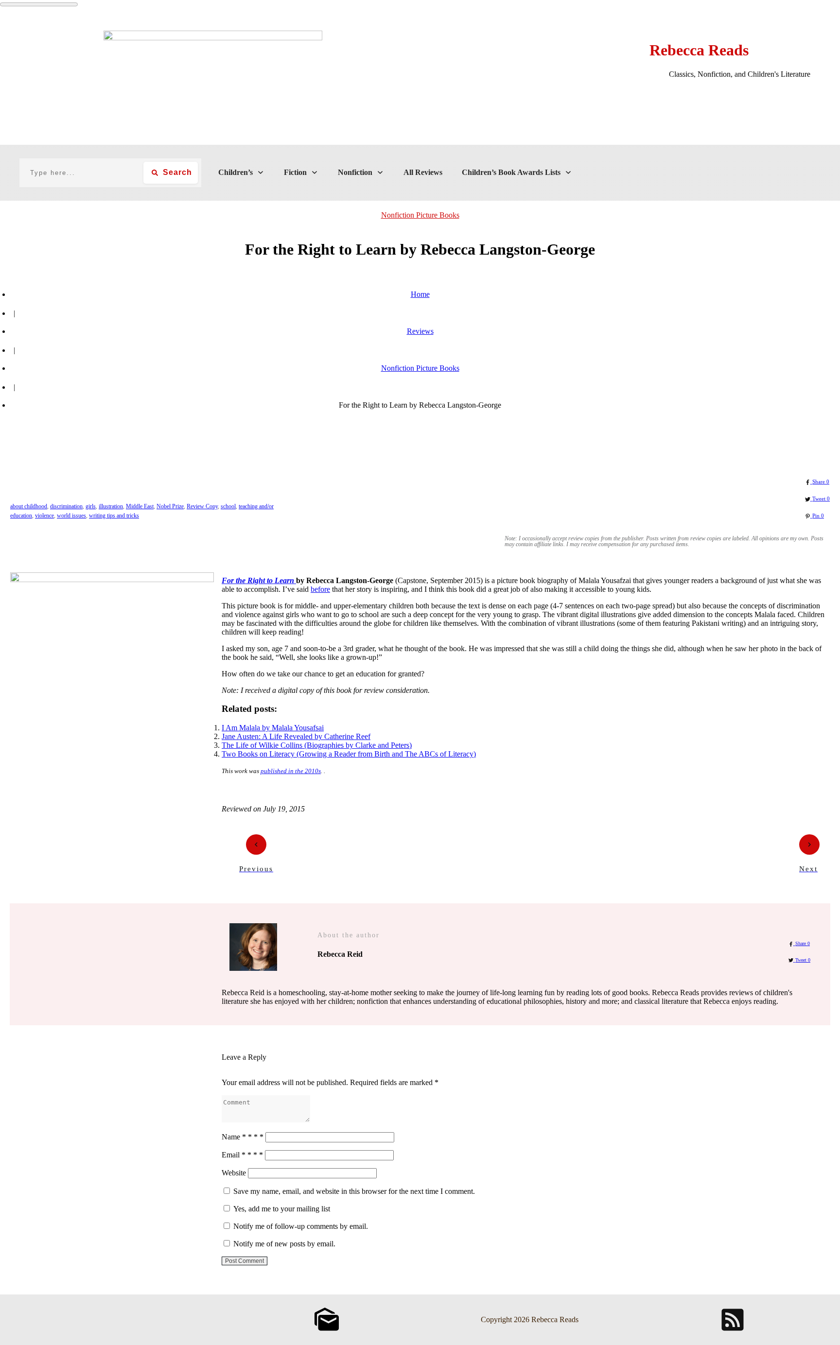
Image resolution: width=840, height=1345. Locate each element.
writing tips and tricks (114, 515)
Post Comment (244, 1261)
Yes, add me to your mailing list (280, 1209)
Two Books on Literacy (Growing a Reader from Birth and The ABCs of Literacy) (349, 754)
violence (44, 515)
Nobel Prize (170, 506)
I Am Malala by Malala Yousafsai (273, 728)
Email (242, 1155)
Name (242, 1137)
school (228, 506)
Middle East (140, 506)
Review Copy (202, 506)
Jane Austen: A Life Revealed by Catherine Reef (296, 736)
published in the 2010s (291, 771)
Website (234, 1173)
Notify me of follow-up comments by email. (300, 1226)
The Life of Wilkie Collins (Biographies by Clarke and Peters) (317, 745)
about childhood (28, 506)
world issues (71, 515)
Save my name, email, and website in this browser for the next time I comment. (354, 1191)
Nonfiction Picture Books (420, 215)
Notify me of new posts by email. (284, 1244)
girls (91, 506)
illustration (111, 506)
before (320, 589)
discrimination (66, 506)
